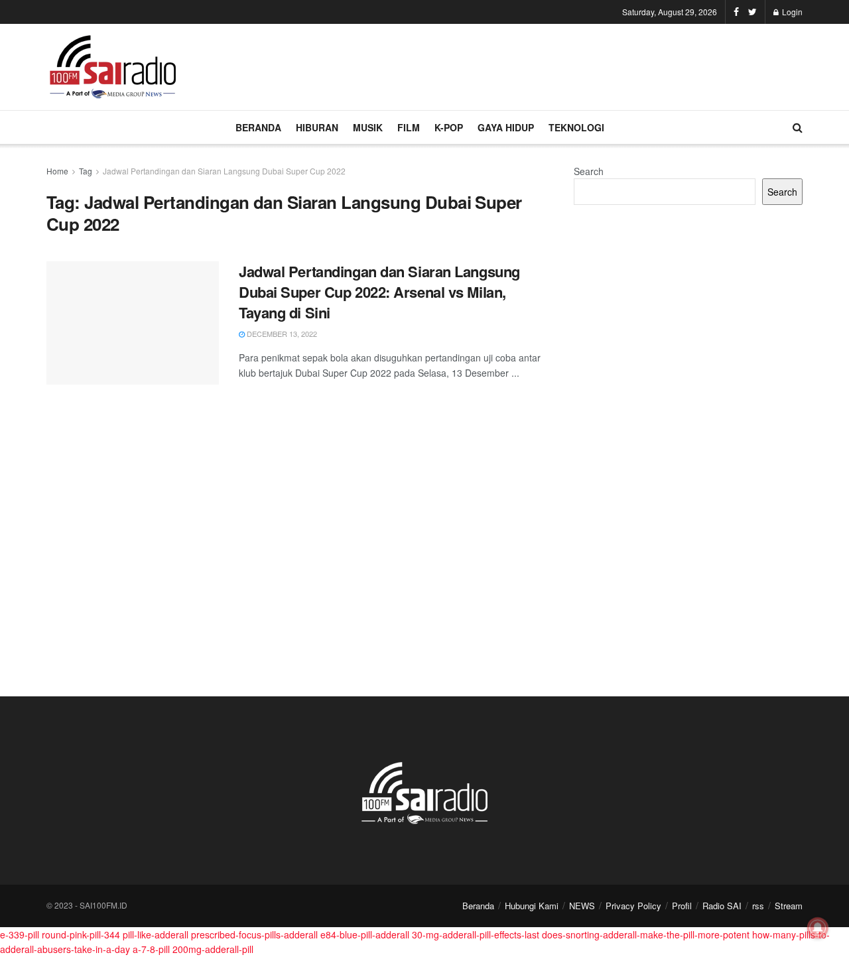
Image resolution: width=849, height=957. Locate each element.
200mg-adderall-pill (212, 949)
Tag (85, 170)
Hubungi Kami (531, 905)
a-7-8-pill (151, 949)
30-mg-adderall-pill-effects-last (475, 934)
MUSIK (368, 127)
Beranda (478, 905)
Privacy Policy (633, 905)
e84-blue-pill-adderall (364, 934)
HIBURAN (317, 127)
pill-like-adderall (155, 934)
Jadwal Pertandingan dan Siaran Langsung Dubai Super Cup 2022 (224, 170)
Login (791, 11)
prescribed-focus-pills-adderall (254, 934)
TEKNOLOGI (576, 127)
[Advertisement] (561, 65)
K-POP (448, 127)
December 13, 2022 (281, 333)
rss (758, 905)
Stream (789, 905)
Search (589, 171)
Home (57, 170)
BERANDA (258, 127)
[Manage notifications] (817, 927)
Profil (682, 905)
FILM (408, 127)
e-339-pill (19, 934)
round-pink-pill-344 (81, 934)
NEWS (582, 905)
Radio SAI (722, 905)
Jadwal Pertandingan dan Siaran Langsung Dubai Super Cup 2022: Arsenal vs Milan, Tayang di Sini (379, 292)
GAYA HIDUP (506, 127)
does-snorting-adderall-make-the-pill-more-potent (646, 934)
